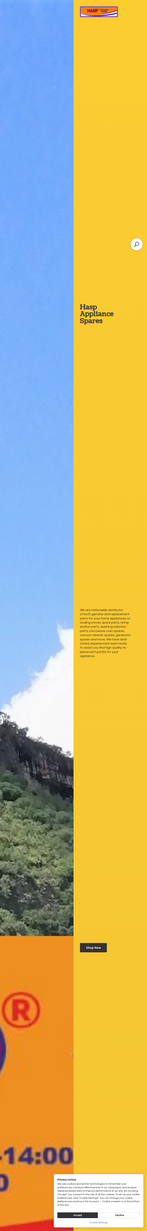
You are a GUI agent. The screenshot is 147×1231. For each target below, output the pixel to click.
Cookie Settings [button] (98, 1222)
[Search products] (136, 244)
